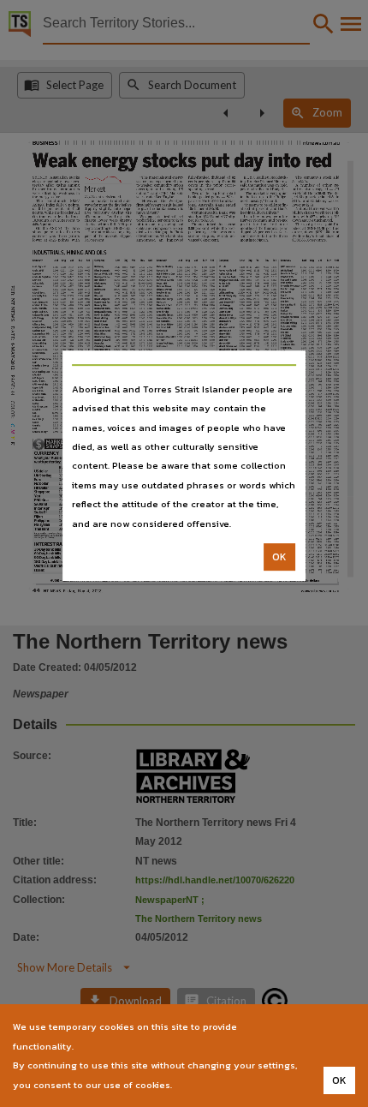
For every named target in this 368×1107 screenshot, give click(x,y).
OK (279, 557)
